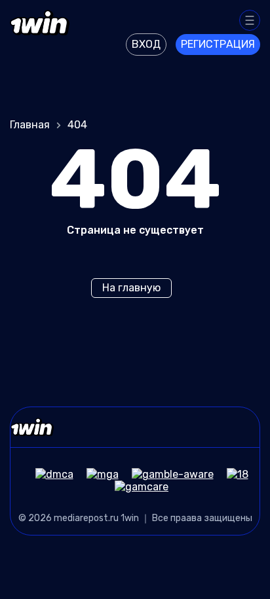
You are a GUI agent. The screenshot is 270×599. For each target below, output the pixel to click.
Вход (146, 44)
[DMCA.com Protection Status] (47, 474)
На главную (131, 287)
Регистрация (218, 44)
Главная (30, 124)
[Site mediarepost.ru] (39, 31)
